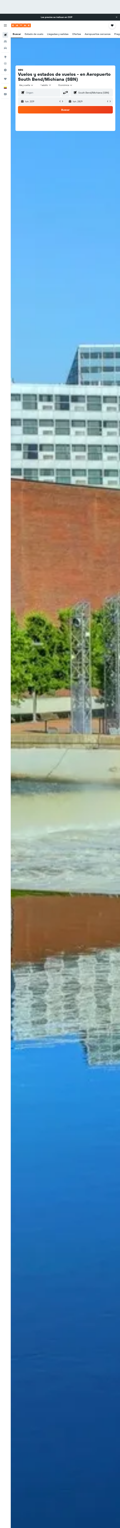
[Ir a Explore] (5, 57)
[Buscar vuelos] (5, 35)
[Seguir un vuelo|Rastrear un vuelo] (5, 63)
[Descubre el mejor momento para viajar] (5, 70)
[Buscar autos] (5, 48)
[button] (116, 17)
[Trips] (5, 79)
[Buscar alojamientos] (5, 41)
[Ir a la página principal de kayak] (21, 25)
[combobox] (65, 85)
